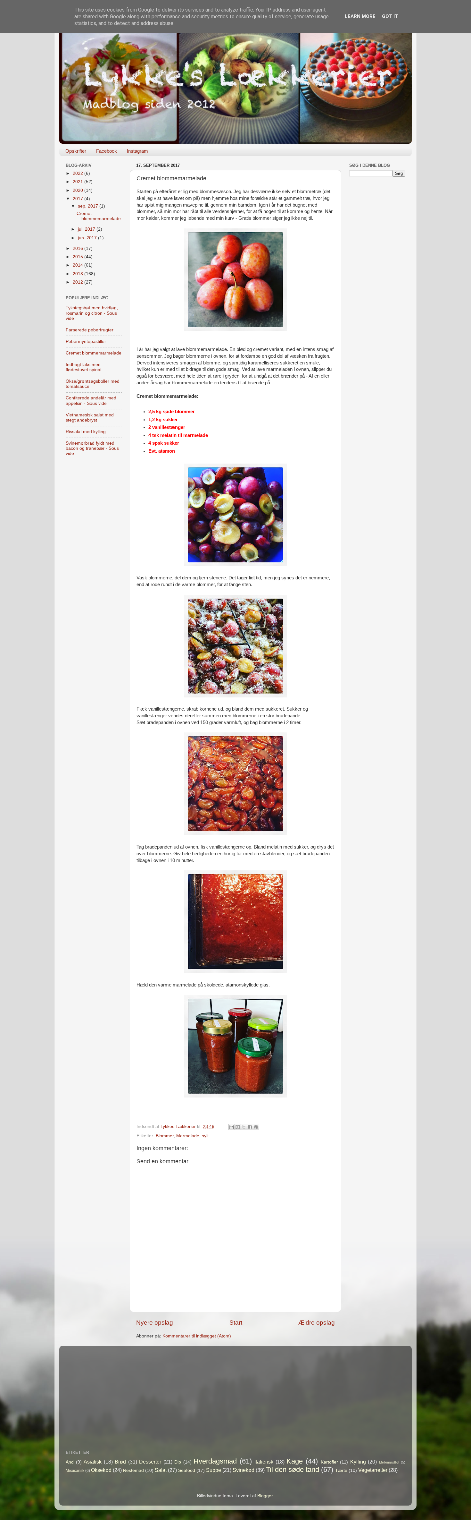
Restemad (133, 1470)
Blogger (265, 1495)
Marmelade (187, 1135)
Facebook (106, 151)
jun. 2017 (88, 237)
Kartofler (329, 1462)
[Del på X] (244, 1127)
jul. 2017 (87, 229)
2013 (78, 273)
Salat (161, 1470)
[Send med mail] (231, 1127)
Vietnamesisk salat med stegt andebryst (90, 418)
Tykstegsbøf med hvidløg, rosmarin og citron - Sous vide (92, 312)
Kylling (358, 1461)
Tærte (341, 1470)
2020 (78, 190)
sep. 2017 (88, 206)
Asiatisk (93, 1461)
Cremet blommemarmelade (99, 216)
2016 (78, 248)
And (70, 1462)
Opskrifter (75, 151)
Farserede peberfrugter (89, 330)
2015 (78, 256)
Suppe (213, 1470)
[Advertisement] (377, 282)
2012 (78, 282)
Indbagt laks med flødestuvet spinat (84, 367)
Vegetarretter (372, 1470)
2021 (78, 181)
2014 (78, 265)
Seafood (186, 1470)
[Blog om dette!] (238, 1127)
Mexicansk (75, 1470)
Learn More (360, 16)
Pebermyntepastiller (86, 341)
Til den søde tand (292, 1469)
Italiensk (263, 1461)
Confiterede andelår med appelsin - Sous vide (91, 401)
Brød (120, 1461)
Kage (294, 1461)
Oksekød (101, 1470)
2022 (78, 173)
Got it (390, 16)
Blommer (165, 1135)
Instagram (137, 151)
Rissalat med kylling (86, 431)
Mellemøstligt (389, 1462)
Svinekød (243, 1470)
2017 (78, 198)
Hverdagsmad (215, 1461)
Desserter (150, 1461)
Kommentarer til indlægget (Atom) (196, 1336)
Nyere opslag (154, 1322)
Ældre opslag (316, 1322)
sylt (205, 1135)
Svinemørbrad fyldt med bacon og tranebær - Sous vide (92, 448)
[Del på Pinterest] (256, 1127)
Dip (177, 1462)
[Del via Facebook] (250, 1127)
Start (235, 1322)
